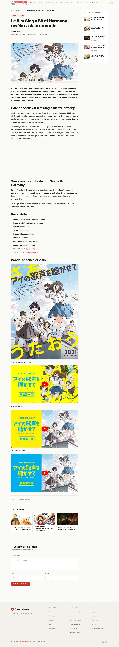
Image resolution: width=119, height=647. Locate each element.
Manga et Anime (20, 10)
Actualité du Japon (75, 612)
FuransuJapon (24, 641)
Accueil (32, 3)
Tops (50, 624)
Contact (93, 616)
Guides (51, 620)
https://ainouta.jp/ (29, 249)
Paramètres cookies (97, 628)
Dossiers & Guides (51, 3)
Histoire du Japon (75, 624)
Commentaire (16, 555)
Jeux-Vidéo (73, 628)
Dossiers (52, 628)
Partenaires (94, 620)
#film (13, 499)
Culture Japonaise (96, 3)
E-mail (48, 573)
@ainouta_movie (32, 252)
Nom (13, 573)
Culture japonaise (75, 620)
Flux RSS (93, 624)
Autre (71, 616)
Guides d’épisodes (82, 3)
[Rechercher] (106, 2)
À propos (93, 612)
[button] (44, 384)
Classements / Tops (67, 3)
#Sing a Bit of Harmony (24, 499)
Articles (40, 3)
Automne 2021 (25, 230)
